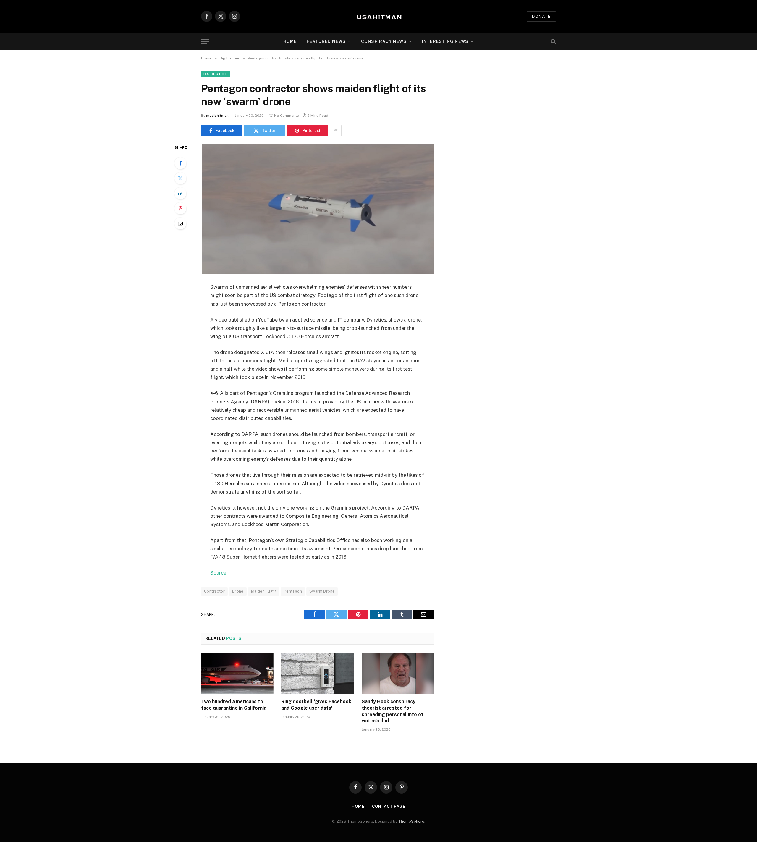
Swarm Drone (322, 591)
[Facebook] (180, 163)
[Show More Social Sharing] (336, 130)
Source (218, 573)
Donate (541, 16)
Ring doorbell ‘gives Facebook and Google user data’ (316, 705)
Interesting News (445, 41)
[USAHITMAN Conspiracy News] (378, 16)
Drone (238, 591)
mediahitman (217, 115)
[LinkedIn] (180, 193)
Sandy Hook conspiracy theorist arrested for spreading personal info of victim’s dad (392, 711)
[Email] (180, 223)
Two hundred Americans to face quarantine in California (233, 705)
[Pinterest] (180, 208)
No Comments (286, 115)
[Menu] (205, 41)
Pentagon (293, 591)
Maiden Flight (263, 591)
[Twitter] (180, 178)
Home (290, 41)
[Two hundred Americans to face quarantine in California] (237, 673)
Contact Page (388, 806)
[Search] (553, 41)
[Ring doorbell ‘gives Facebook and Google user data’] (317, 673)
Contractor (214, 591)
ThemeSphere (411, 821)
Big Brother (215, 74)
